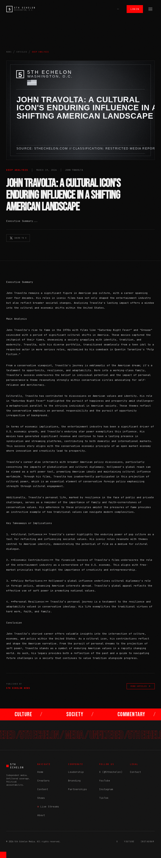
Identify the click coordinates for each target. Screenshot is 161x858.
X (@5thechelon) (111, 772)
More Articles (139, 686)
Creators (43, 780)
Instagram (106, 789)
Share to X (20, 238)
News (8, 52)
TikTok (104, 798)
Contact (135, 772)
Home (40, 772)
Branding (74, 780)
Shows (41, 798)
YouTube (104, 780)
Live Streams (49, 806)
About (41, 815)
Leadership (76, 772)
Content (42, 789)
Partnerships (77, 789)
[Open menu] (150, 9)
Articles (21, 52)
